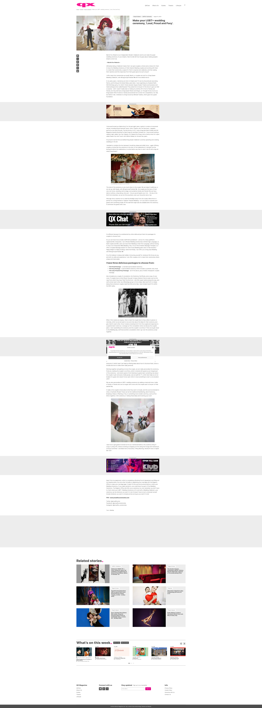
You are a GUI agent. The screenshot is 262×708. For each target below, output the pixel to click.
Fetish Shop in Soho (174, 658)
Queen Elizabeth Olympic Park (83, 661)
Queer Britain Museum (156, 658)
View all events (125, 642)
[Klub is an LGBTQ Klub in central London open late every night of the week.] (132, 465)
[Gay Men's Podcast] (131, 543)
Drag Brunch (135, 658)
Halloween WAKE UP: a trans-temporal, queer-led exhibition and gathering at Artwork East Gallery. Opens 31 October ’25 (119, 571)
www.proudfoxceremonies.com (119, 497)
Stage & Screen (171, 566)
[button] (153, 347)
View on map (117, 642)
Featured (170, 588)
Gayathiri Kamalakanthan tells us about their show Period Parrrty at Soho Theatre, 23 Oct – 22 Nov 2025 (118, 593)
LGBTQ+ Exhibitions (116, 566)
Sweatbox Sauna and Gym (101, 659)
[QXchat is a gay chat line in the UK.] (132, 219)
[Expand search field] (185, 5)
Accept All (119, 357)
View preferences (142, 357)
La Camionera (117, 659)
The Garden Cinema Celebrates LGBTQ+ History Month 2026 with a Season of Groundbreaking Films (175, 571)
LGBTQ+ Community (147, 16)
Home (77, 9)
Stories (81, 9)
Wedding (112, 510)
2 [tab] (131, 663)
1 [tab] (129, 663)
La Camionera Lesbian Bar (119, 658)
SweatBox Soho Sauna (100, 658)
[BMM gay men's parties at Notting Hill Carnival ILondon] (132, 111)
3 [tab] (133, 663)
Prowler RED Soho (174, 659)
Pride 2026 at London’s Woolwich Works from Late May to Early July (175, 614)
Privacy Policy (134, 360)
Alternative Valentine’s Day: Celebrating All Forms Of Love (175, 592)
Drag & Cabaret (87, 9)
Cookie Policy (127, 360)
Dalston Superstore (137, 659)
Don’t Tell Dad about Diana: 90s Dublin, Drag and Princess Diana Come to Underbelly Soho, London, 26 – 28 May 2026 (119, 615)
